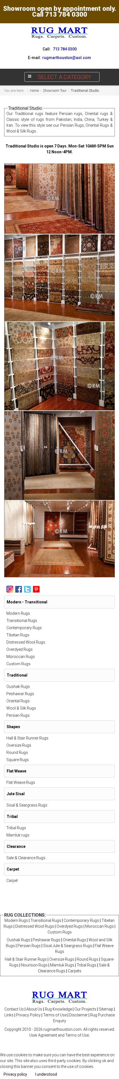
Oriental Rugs (97, 125)
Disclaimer (78, 1015)
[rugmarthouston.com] (59, 997)
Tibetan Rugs (17, 635)
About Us (34, 1009)
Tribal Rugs (16, 828)
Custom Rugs (18, 664)
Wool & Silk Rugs (21, 131)
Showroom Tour (55, 90)
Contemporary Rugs (24, 628)
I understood (46, 1074)
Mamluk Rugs (62, 965)
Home (34, 90)
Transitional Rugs (21, 620)
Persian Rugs (72, 125)
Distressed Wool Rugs (25, 642)
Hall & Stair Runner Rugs (27, 738)
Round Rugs (17, 752)
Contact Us (14, 1009)
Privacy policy (15, 1074)
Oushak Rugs (18, 686)
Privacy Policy (28, 1015)
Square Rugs (17, 759)
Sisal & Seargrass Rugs (26, 805)
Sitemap (106, 1009)
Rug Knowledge (58, 1009)
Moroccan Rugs (20, 656)
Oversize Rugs (18, 745)
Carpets (74, 971)
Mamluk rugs (17, 835)
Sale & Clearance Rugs (25, 858)
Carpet (12, 880)
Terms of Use (55, 1015)
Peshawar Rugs (20, 694)
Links (9, 1015)
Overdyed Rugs (19, 649)
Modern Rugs (18, 613)
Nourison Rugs (34, 965)
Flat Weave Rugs (20, 782)
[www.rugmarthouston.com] (59, 33)
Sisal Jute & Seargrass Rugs (67, 945)
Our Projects (85, 1009)
